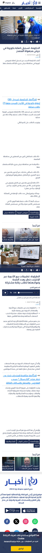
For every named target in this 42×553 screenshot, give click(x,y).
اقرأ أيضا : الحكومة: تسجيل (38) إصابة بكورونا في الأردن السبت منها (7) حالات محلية (21, 103)
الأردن (20, 8)
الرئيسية (38, 8)
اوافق (21, 548)
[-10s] (34, 293)
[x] (16, 521)
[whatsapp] (35, 521)
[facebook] (7, 521)
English (8, 3)
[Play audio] (5, 292)
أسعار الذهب (29, 8)
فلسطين (7, 8)
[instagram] (26, 521)
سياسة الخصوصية (10, 541)
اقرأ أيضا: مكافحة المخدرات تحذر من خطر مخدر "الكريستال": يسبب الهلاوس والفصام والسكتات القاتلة (21, 379)
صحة (14, 8)
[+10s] (37, 293)
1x (11, 292)
